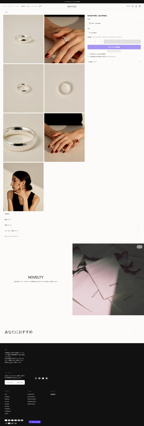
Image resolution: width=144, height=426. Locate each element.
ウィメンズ (10, 6)
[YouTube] (43, 378)
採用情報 (53, 394)
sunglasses (8, 411)
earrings (7, 399)
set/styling (7, 408)
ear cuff (7, 401)
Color (88, 19)
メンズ (16, 6)
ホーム (4, 6)
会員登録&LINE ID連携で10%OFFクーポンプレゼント (103, 56)
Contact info (31, 394)
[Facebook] (39, 378)
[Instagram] (36, 378)
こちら (10, 362)
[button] (128, 6)
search (6, 413)
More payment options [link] (114, 50)
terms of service (32, 399)
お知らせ (29, 6)
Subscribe (20, 382)
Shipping (104, 37)
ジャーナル (34, 6)
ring (6, 394)
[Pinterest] (47, 378)
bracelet (7, 404)
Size (88, 28)
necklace (7, 396)
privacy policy (31, 396)
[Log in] (136, 6)
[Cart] (140, 6)
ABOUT (40, 6)
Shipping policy (32, 401)
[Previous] (138, 247)
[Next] (141, 247)
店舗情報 (23, 6)
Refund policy (31, 404)
